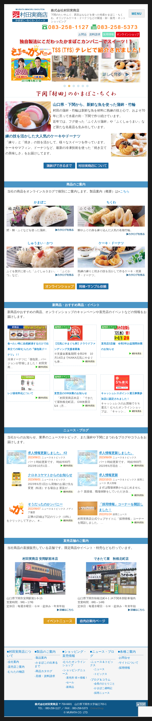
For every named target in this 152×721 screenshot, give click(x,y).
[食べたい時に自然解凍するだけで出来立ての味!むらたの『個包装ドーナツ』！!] (28, 333)
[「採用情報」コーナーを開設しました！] (87, 509)
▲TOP (141, 704)
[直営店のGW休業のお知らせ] (75, 383)
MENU (137, 13)
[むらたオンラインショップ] (59, 286)
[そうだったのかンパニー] (16, 509)
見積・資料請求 (45, 676)
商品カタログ (44, 671)
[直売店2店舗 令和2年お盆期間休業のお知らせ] (121, 333)
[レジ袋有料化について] (28, 383)
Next (135, 59)
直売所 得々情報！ (77, 677)
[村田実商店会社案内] (92, 165)
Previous (17, 59)
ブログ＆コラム (100, 679)
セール (70, 682)
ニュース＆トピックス (53, 457)
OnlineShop (97, 708)
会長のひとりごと (104, 683)
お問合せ (124, 657)
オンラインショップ (128, 34)
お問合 (82, 34)
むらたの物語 (16, 671)
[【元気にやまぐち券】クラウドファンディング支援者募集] (75, 333)
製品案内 (41, 657)
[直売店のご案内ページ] (92, 620)
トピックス (100, 673)
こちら (124, 191)
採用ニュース (120, 514)
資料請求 (94, 34)
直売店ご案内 (16, 666)
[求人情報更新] (87, 479)
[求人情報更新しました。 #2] (16, 457)
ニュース (99, 669)
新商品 (70, 686)
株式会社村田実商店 (65, 10)
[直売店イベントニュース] (59, 620)
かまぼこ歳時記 (103, 688)
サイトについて (128, 662)
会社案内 (13, 661)
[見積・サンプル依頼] (92, 286)
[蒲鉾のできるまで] (59, 165)
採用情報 (108, 34)
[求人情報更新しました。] (87, 457)
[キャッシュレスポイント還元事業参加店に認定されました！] (121, 383)
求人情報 (111, 483)
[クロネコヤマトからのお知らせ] (16, 479)
